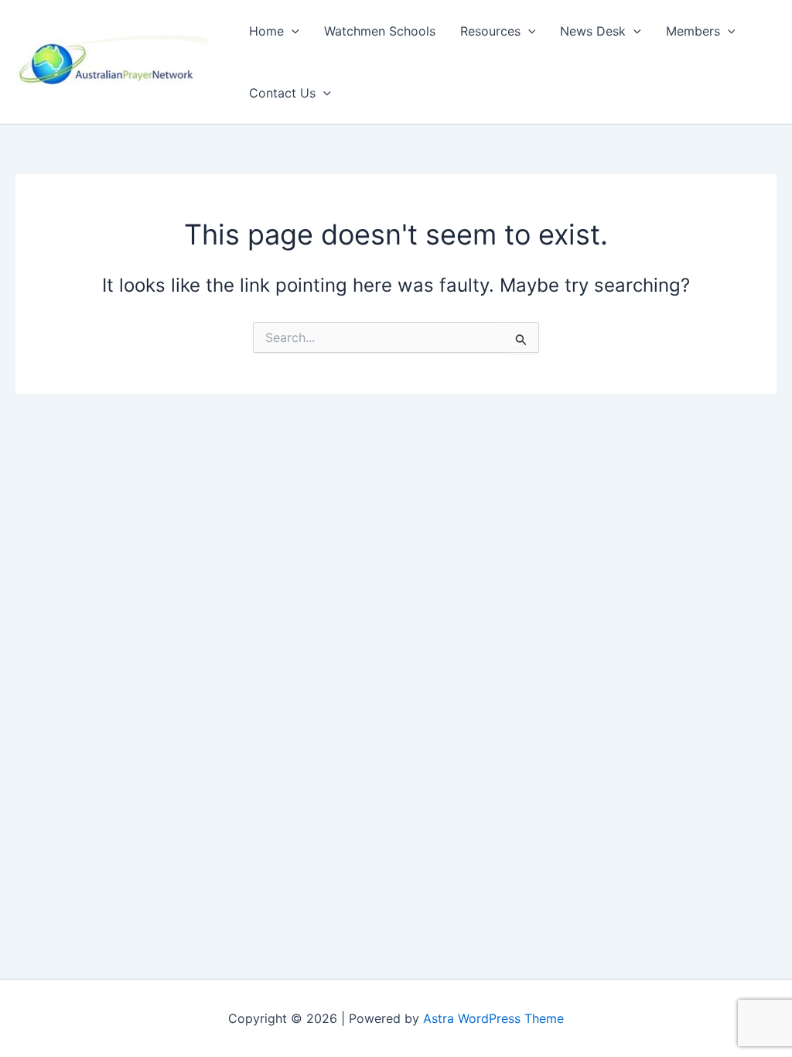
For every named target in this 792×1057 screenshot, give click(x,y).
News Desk (593, 31)
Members (693, 31)
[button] (291, 31)
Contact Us (282, 93)
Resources (490, 31)
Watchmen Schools (379, 31)
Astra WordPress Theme (493, 1018)
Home (266, 31)
